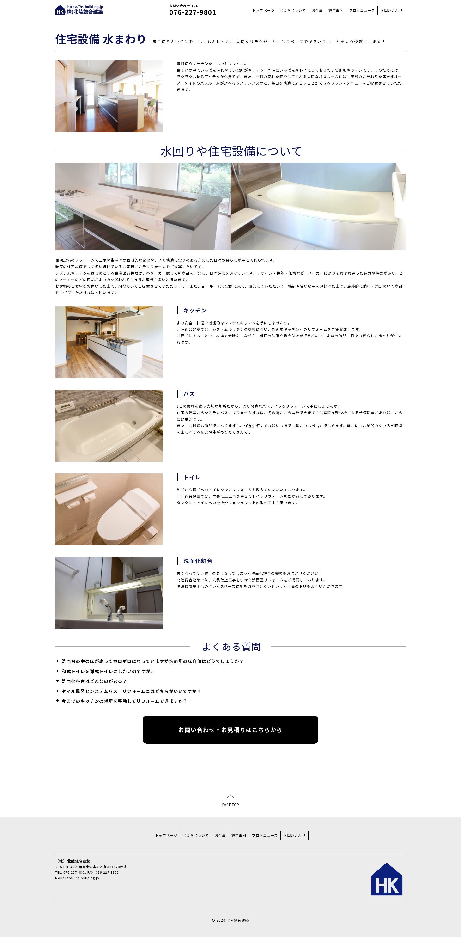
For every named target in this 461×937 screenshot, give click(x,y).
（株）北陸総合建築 (79, 10)
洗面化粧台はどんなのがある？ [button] (94, 681)
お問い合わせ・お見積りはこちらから (230, 729)
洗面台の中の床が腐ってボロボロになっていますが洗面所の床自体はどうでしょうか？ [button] (153, 661)
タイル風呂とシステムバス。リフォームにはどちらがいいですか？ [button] (131, 691)
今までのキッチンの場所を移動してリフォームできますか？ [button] (125, 701)
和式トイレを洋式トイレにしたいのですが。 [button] (108, 671)
